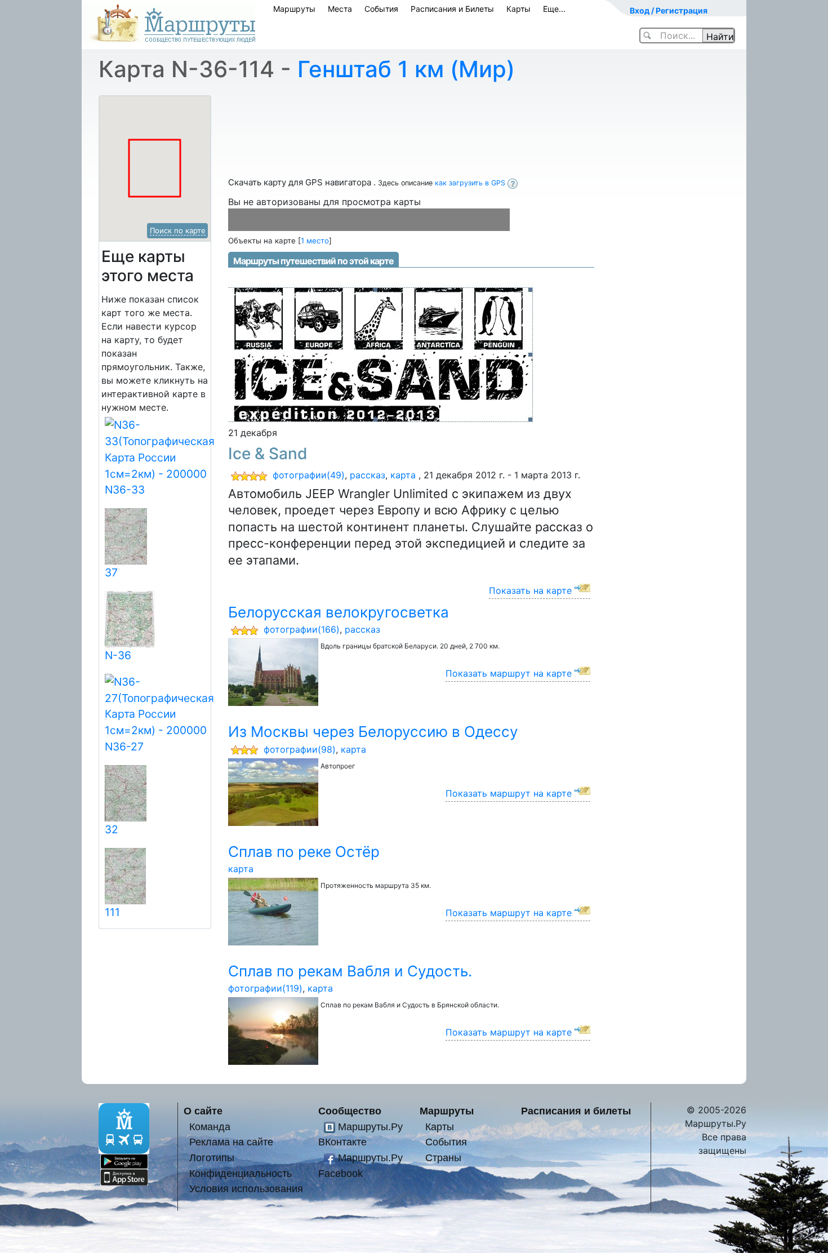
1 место (315, 240)
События (381, 9)
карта (403, 475)
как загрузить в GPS (471, 183)
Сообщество (349, 1111)
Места (340, 9)
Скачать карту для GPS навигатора (300, 182)
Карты (518, 9)
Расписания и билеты (576, 1111)
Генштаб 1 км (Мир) (406, 69)
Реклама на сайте (231, 1142)
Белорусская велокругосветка (338, 612)
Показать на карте (530, 590)
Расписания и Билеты (452, 9)
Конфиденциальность (240, 1173)
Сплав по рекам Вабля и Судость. (350, 971)
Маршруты (294, 9)
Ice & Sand (268, 453)
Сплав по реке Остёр (304, 851)
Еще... (554, 9)
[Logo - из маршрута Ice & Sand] (381, 350)
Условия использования (246, 1188)
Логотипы (211, 1157)
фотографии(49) (309, 475)
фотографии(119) (265, 988)
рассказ (367, 475)
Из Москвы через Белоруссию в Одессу (373, 731)
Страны (443, 1157)
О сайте (203, 1111)
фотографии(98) (300, 749)
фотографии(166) (302, 629)
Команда (209, 1126)
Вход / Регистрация (668, 10)
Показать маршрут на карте (509, 673)
